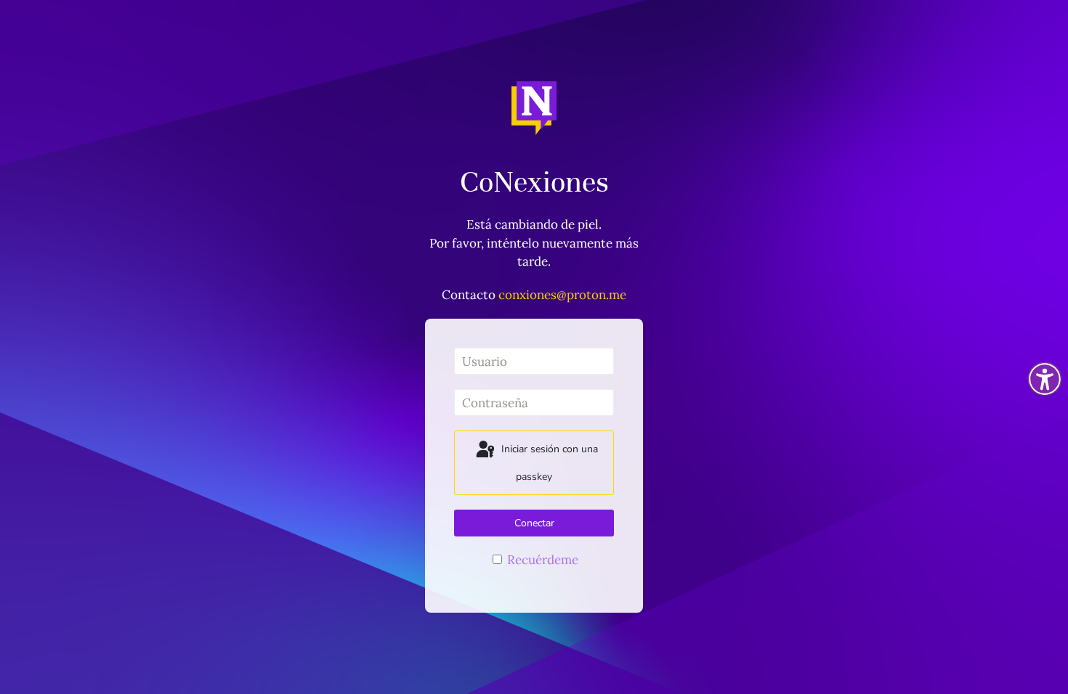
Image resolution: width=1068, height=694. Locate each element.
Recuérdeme (541, 560)
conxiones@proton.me (562, 295)
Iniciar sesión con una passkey (548, 462)
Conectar (534, 523)
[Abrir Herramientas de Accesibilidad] (1044, 379)
